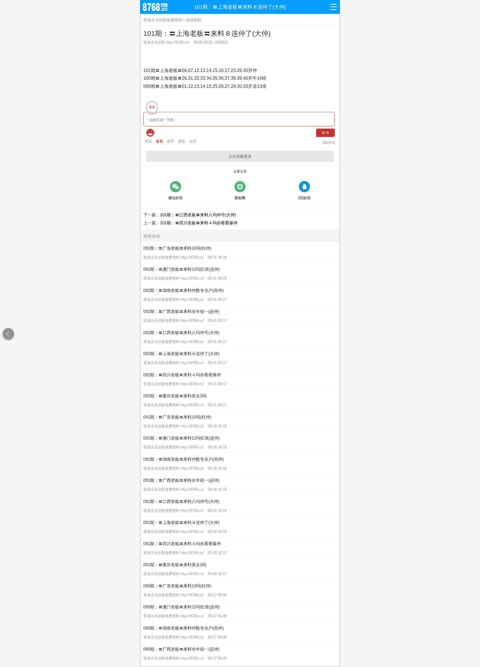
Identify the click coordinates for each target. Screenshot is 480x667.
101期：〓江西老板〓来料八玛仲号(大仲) (198, 214)
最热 (181, 141)
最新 (159, 141)
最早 (170, 141)
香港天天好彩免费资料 (162, 20)
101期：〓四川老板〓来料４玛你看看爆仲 (199, 222)
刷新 (148, 141)
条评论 (328, 143)
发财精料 (193, 20)
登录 (152, 107)
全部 (192, 141)
